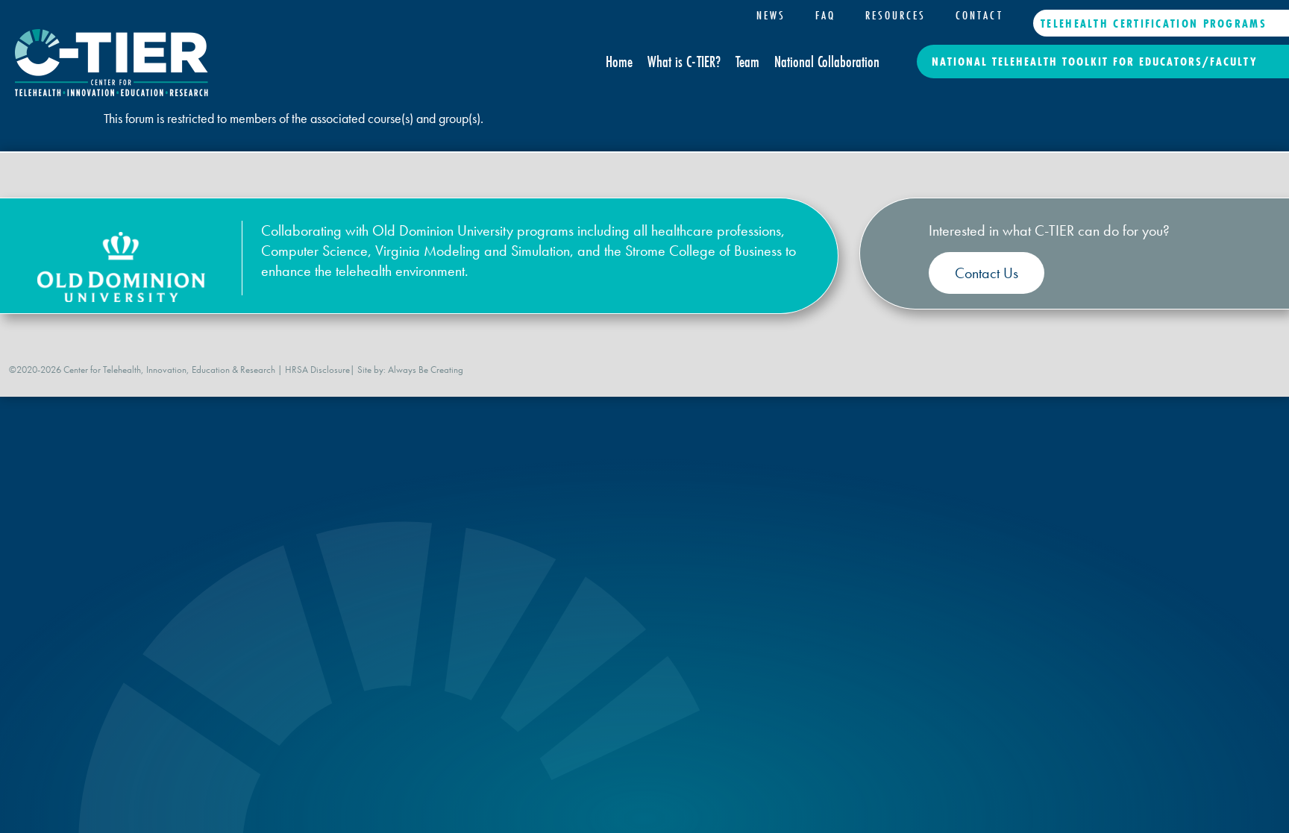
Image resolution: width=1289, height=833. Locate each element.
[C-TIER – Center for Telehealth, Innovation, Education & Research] (111, 91)
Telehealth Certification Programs (1154, 23)
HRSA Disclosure (317, 369)
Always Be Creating (425, 369)
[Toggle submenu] (895, 37)
